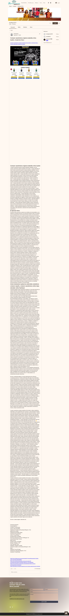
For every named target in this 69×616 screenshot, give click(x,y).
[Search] (50, 23)
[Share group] (59, 23)
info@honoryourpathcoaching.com (17, 598)
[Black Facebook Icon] (48, 2)
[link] (13, 27)
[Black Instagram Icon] (50, 2)
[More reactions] (14, 568)
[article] (25, 303)
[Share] (39, 33)
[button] (30, 2)
